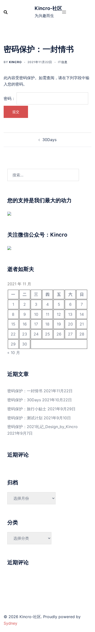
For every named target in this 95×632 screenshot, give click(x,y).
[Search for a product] (6, 12)
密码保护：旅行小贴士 (26, 408)
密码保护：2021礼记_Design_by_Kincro (42, 426)
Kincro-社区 (48, 8)
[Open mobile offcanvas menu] (64, 12)
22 (13, 334)
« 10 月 (13, 352)
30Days (49, 139)
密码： (10, 98)
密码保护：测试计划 (24, 417)
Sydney (10, 623)
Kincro (15, 62)
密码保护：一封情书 (24, 390)
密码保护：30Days (24, 399)
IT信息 (62, 62)
